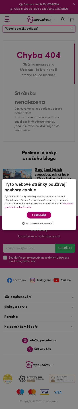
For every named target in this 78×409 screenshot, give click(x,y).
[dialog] (39, 204)
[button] (39, 223)
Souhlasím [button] (39, 215)
